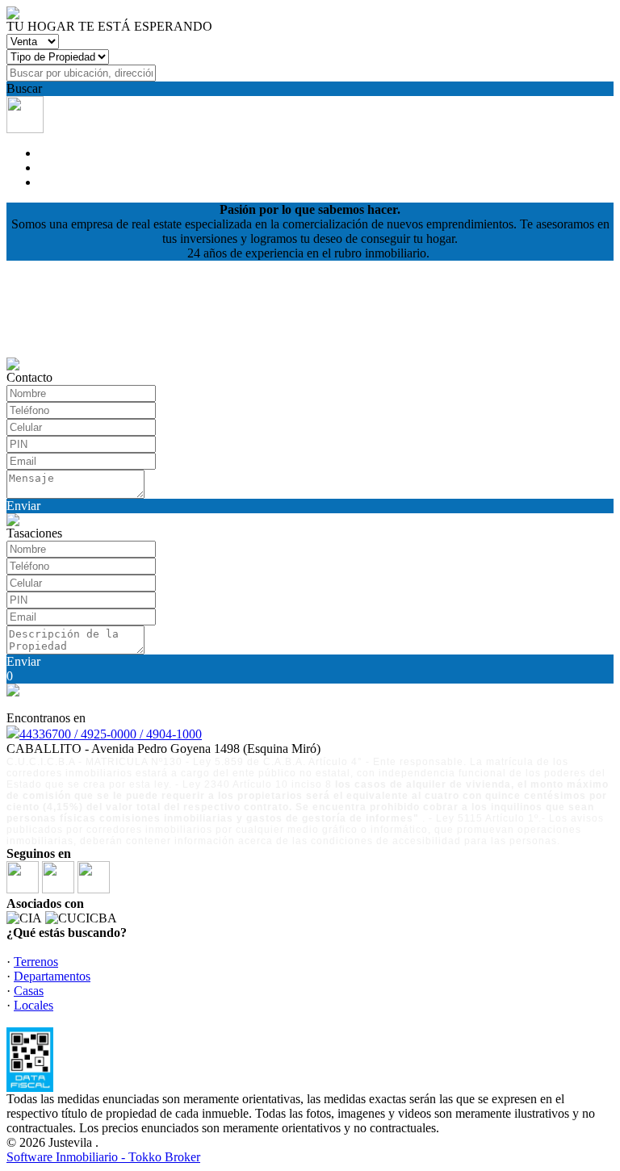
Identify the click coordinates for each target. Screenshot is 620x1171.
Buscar (24, 88)
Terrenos (36, 961)
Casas (29, 990)
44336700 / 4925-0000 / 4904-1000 (110, 734)
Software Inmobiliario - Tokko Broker (103, 1157)
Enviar (23, 505)
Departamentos (52, 976)
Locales (33, 1005)
